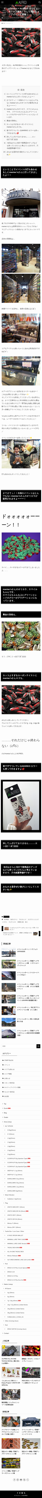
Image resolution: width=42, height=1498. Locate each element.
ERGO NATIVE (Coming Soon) (16, 1329)
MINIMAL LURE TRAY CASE (15, 1239)
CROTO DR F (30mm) (13, 1215)
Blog (5, 1113)
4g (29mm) (10, 1292)
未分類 (6, 1096)
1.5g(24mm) (10, 1142)
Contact (6, 1333)
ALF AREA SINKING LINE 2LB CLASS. (19, 1259)
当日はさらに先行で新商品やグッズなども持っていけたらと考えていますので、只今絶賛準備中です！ (22, 145)
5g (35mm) (10, 1296)
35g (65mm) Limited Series (15, 1313)
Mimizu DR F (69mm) (13, 1227)
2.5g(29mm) (10, 1150)
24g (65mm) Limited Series (15, 1309)
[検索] (27, 1480)
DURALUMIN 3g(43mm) (14, 1191)
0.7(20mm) (10, 1134)
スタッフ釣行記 (9, 1083)
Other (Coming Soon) (11, 1321)
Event (6, 1108)
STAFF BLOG (8, 1060)
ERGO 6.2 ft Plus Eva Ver (15, 1280)
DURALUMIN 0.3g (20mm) (15, 1179)
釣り (26, 922)
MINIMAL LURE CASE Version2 (16, 1243)
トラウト (4, 922)
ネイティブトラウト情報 (12, 1087)
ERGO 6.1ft (10, 1272)
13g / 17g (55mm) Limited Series (17, 1305)
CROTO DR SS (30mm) (14, 1219)
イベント (6, 17)
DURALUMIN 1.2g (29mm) (15, 1187)
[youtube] (21, 1480)
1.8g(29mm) (10, 1146)
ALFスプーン (14, 919)
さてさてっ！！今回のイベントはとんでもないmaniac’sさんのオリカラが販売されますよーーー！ (22, 103)
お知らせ (7, 1078)
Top (5, 1104)
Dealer (6, 1117)
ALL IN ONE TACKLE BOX (15, 1251)
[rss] (24, 1480)
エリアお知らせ (9, 1069)
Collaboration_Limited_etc (15, 1317)
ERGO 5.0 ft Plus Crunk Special (16, 1268)
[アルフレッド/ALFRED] (21, 2)
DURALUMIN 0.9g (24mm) (15, 1183)
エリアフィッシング (33, 919)
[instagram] (17, 1480)
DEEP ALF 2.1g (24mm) (14, 1174)
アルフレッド (22, 919)
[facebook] (14, 1480)
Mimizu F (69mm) (12, 1223)
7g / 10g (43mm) (12, 1300)
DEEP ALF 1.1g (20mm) (14, 1170)
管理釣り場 (20, 922)
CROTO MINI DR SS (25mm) (16, 1211)
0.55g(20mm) (11, 1130)
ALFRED (6, 919)
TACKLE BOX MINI (13, 1247)
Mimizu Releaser (12, 1255)
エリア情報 (8, 1074)
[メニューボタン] (2, 2)
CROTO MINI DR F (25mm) (15, 1207)
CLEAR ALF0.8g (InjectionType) (16, 1162)
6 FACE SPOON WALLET (14, 1235)
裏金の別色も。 (12, 121)
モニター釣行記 (9, 1092)
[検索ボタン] (39, 2)
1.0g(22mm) (10, 1138)
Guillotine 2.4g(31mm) (13, 1199)
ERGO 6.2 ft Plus (12, 1276)
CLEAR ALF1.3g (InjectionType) (16, 1166)
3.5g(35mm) (10, 1154)
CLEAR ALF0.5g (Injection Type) (17, 1158)
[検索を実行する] (38, 1046)
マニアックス (12, 922)
